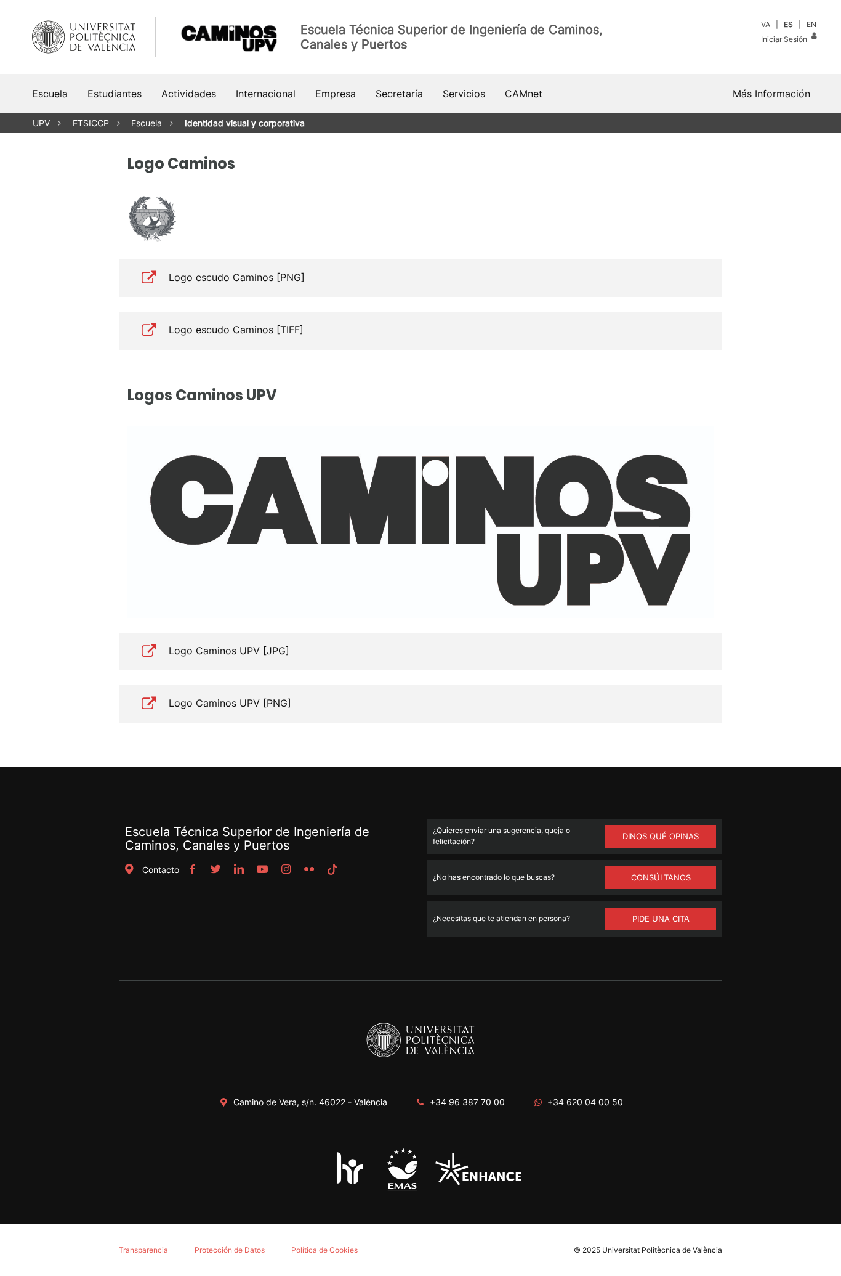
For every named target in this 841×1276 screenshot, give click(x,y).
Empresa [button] (335, 93)
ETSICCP (91, 123)
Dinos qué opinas (660, 836)
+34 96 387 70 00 (467, 1102)
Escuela (146, 123)
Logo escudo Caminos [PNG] (237, 277)
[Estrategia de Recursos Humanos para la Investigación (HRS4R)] (350, 1183)
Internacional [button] (266, 93)
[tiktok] (332, 869)
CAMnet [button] (523, 93)
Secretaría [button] (399, 93)
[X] (215, 869)
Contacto (161, 869)
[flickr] (309, 869)
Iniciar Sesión (785, 39)
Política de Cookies (324, 1249)
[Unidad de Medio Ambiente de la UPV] (402, 1189)
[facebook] (192, 869)
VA (765, 24)
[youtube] (262, 869)
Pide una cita (661, 919)
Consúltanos (661, 877)
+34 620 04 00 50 (585, 1102)
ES (788, 24)
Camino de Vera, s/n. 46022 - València (310, 1102)
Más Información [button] (771, 93)
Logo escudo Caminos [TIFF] (236, 329)
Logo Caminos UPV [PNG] (230, 703)
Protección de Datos (230, 1249)
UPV (41, 123)
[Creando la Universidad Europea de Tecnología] (478, 1182)
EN (811, 24)
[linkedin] (238, 869)
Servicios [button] (464, 93)
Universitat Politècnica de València (662, 1249)
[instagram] (285, 869)
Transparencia (143, 1249)
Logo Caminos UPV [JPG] (229, 650)
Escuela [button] (50, 93)
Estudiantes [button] (114, 93)
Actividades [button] (188, 93)
